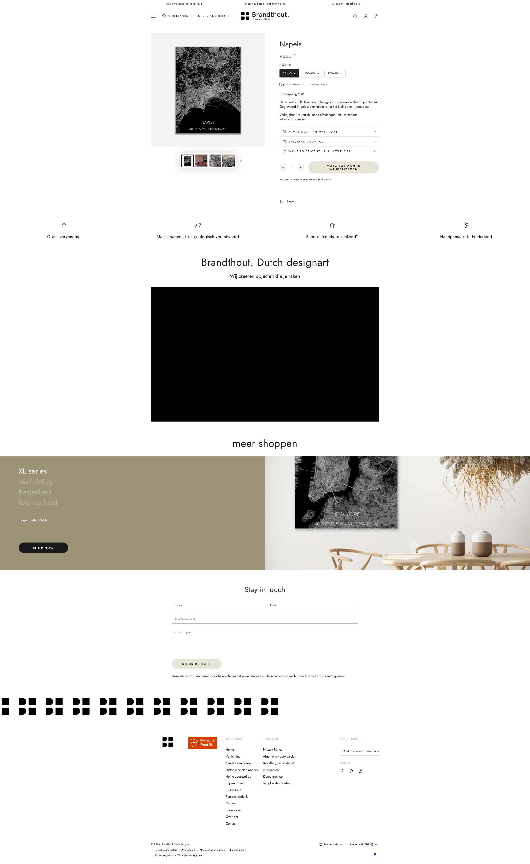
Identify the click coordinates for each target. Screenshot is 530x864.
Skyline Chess (235, 783)
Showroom (233, 810)
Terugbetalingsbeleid (277, 783)
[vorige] (175, 161)
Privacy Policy (272, 749)
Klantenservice (273, 776)
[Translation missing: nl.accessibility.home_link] (265, 16)
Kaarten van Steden (239, 763)
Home (230, 749)
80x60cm (291, 74)
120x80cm (337, 74)
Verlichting (233, 756)
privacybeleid (251, 676)
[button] (355, 16)
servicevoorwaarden (284, 676)
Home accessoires (238, 776)
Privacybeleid (188, 850)
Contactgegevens (164, 855)
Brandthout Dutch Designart (175, 844)
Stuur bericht (196, 664)
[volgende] (240, 161)
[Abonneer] (376, 750)
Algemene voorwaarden (279, 756)
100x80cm (313, 74)
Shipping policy (237, 850)
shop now (43, 548)
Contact (231, 823)
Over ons (232, 816)
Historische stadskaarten (242, 769)
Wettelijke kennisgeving (189, 855)
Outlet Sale (233, 790)
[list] (265, 233)
